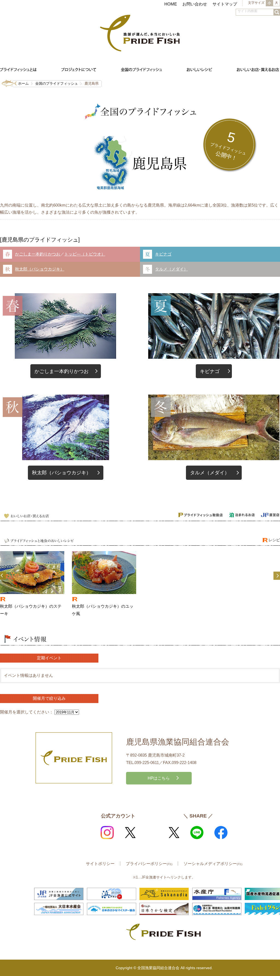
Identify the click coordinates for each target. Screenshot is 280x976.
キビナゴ (163, 254)
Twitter (130, 832)
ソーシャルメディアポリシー (212, 864)
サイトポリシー (100, 864)
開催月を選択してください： (26, 712)
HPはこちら (159, 778)
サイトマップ (224, 4)
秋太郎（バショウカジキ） (39, 269)
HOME (170, 4)
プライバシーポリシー (149, 864)
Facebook (221, 832)
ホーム (23, 83)
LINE (196, 832)
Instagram (107, 832)
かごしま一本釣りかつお (37, 254)
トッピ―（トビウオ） (84, 254)
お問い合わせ (194, 4)
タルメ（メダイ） (171, 269)
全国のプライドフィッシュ (56, 83)
